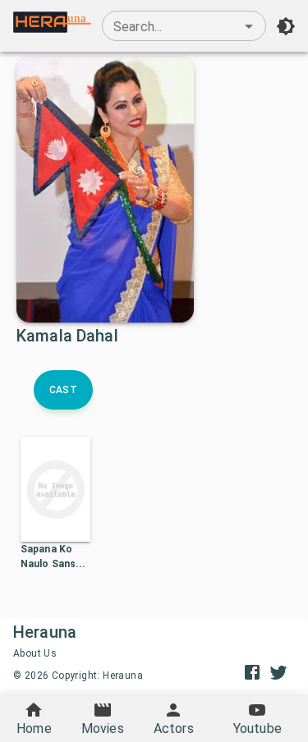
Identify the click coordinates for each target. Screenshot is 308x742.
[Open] (248, 26)
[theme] (286, 26)
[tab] (63, 390)
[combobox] (184, 26)
